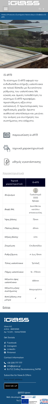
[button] (6, 9)
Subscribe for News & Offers (17, 375)
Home (3, 15)
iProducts (10, 15)
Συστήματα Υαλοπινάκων (25, 15)
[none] (41, 9)
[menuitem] (41, 9)
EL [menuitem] (40, 9)
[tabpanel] (24, 240)
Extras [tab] (6, 307)
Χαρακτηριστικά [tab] (13, 173)
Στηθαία (40, 15)
